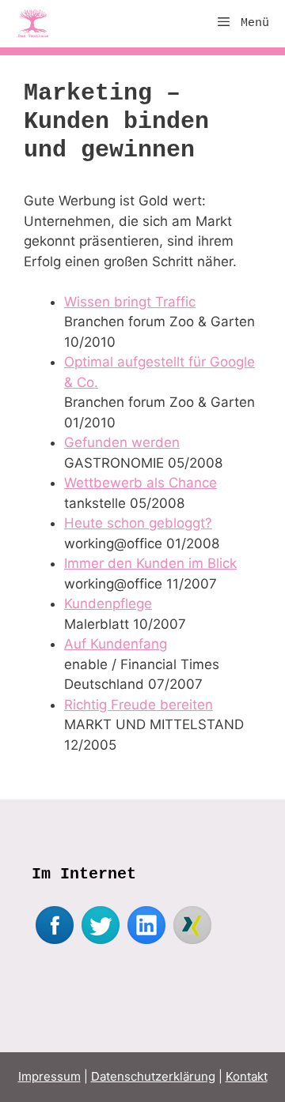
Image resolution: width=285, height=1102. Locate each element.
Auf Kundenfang (115, 644)
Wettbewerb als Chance (140, 483)
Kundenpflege (108, 603)
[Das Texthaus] (37, 23)
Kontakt (247, 1076)
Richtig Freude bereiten (138, 705)
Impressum (49, 1076)
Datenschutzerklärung (153, 1076)
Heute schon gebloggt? (138, 523)
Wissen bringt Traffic (130, 302)
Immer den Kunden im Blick (150, 563)
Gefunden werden (122, 442)
